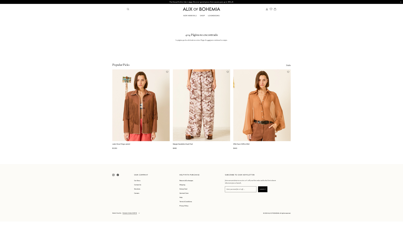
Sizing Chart (183, 189)
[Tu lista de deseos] (271, 9)
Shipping (182, 185)
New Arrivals (190, 16)
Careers (136, 193)
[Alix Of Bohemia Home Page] (201, 9)
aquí (208, 40)
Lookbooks (214, 16)
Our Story (137, 180)
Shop (202, 16)
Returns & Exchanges (186, 180)
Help (181, 197)
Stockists (137, 189)
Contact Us (137, 185)
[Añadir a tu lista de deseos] (167, 71)
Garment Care (183, 193)
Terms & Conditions (185, 201)
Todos (288, 65)
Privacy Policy (183, 206)
